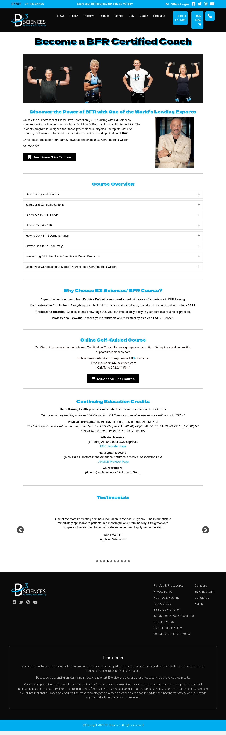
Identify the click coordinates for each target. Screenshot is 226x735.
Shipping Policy (163, 621)
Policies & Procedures (168, 585)
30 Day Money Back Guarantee (173, 615)
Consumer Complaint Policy (171, 633)
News (61, 16)
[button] (198, 194)
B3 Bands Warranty (166, 609)
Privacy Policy (162, 591)
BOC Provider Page (113, 446)
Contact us (202, 597)
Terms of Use (162, 603)
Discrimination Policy (167, 627)
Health (74, 16)
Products (159, 16)
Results (105, 16)
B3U (131, 16)
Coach (143, 16)
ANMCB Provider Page (113, 461)
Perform (89, 16)
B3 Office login (204, 591)
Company (201, 585)
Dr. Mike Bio (31, 146)
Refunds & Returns (166, 597)
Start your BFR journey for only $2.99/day (105, 3)
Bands (119, 16)
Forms (199, 603)
